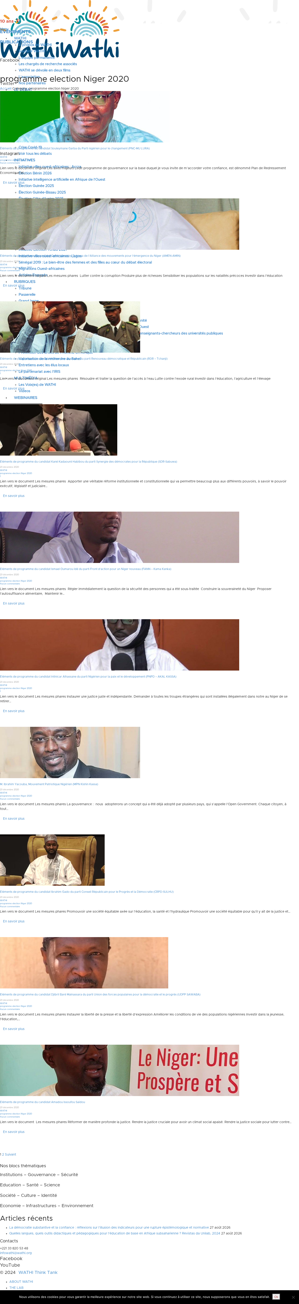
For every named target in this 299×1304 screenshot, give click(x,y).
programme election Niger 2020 (16, 160)
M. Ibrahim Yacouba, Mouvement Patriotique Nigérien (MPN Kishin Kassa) (49, 784)
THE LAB (16, 1288)
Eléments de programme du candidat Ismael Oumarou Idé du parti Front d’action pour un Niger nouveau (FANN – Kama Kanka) (85, 569)
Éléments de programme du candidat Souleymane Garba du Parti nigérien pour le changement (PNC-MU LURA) (75, 148)
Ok (276, 1297)
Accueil (5, 88)
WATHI (3, 157)
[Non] (293, 1297)
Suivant (10, 1154)
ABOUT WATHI (21, 1281)
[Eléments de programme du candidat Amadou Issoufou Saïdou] (119, 1070)
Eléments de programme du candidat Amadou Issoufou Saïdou (42, 1102)
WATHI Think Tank (37, 1272)
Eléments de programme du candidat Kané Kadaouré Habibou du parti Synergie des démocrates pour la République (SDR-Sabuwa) (88, 461)
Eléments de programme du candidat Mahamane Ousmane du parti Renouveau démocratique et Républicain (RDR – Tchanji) (83, 358)
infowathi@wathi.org (16, 1253)
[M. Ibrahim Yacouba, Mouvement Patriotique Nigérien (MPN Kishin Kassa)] (70, 752)
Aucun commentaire (10, 163)
